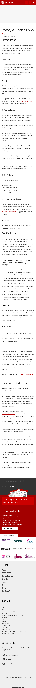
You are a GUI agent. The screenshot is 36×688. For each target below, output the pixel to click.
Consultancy (7, 576)
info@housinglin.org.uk (9, 212)
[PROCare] (6, 543)
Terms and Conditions (11, 677)
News (4, 582)
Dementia (4, 617)
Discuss (5, 585)
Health (3, 619)
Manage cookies (18, 681)
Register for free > (10, 529)
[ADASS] (18, 559)
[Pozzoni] (6, 551)
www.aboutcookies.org (9, 414)
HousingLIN (9, 663)
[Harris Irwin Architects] (18, 551)
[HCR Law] (18, 543)
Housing (4, 605)
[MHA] (30, 543)
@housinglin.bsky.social (12, 655)
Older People (5, 613)
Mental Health (5, 627)
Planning (4, 621)
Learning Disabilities (7, 623)
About (4, 570)
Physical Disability (6, 629)
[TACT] (6, 559)
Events (5, 579)
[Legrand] (30, 551)
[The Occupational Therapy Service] (30, 559)
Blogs (4, 588)
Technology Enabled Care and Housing (12, 615)
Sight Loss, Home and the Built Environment (14, 631)
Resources (6, 573)
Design (3, 609)
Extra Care (4, 607)
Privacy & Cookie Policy (24, 677)
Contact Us (6, 591)
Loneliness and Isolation (8, 633)
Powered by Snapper (18, 687)
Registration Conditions (26, 101)
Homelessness (6, 625)
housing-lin (9, 659)
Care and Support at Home (9, 611)
